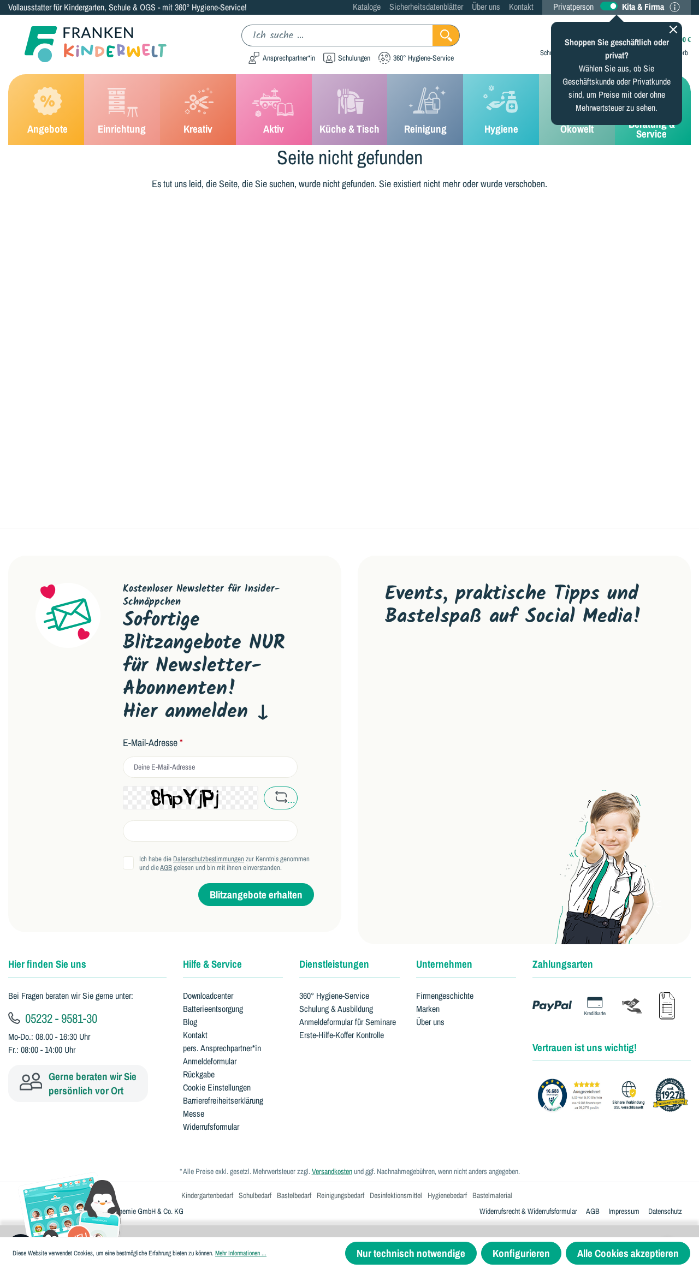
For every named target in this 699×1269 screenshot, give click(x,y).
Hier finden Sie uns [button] (47, 964)
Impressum (623, 1211)
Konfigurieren (521, 1253)
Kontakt (521, 7)
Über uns (486, 7)
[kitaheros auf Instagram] (499, 665)
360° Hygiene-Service (334, 996)
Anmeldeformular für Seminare (347, 1022)
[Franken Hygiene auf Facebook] (533, 665)
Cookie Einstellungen (217, 1087)
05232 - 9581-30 (59, 1018)
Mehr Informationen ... (240, 1253)
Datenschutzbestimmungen (208, 858)
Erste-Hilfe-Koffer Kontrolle (341, 1035)
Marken (428, 1009)
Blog (190, 1022)
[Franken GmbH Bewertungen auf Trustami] (615, 1095)
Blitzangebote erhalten (256, 894)
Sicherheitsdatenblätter (426, 7)
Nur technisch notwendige (411, 1253)
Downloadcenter (208, 996)
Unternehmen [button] (444, 964)
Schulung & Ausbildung (336, 1009)
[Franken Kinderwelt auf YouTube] (395, 665)
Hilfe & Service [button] (212, 964)
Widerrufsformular (211, 1127)
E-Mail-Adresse (153, 742)
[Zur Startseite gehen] (87, 44)
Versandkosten (332, 1171)
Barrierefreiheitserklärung (223, 1100)
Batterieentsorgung (213, 1009)
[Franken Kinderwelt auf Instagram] (464, 665)
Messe (193, 1113)
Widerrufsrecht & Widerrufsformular (528, 1211)
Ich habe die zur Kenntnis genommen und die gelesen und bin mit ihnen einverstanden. (224, 863)
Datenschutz (665, 1211)
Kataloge (367, 7)
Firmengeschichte (444, 996)
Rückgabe (199, 1074)
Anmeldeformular (209, 1061)
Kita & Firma (643, 7)
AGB (166, 867)
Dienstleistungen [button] (334, 964)
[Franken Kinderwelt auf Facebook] (430, 665)
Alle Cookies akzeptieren (628, 1253)
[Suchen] (446, 35)
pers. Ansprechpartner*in (222, 1048)
